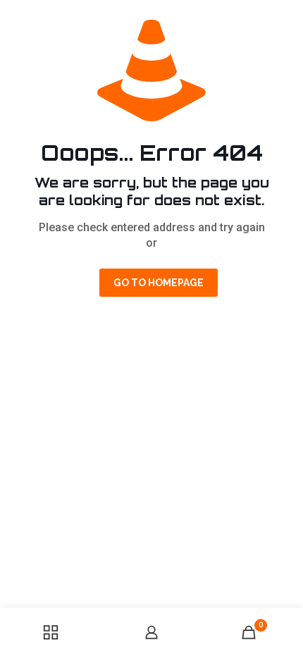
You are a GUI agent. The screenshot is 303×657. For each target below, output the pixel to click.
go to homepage (158, 282)
